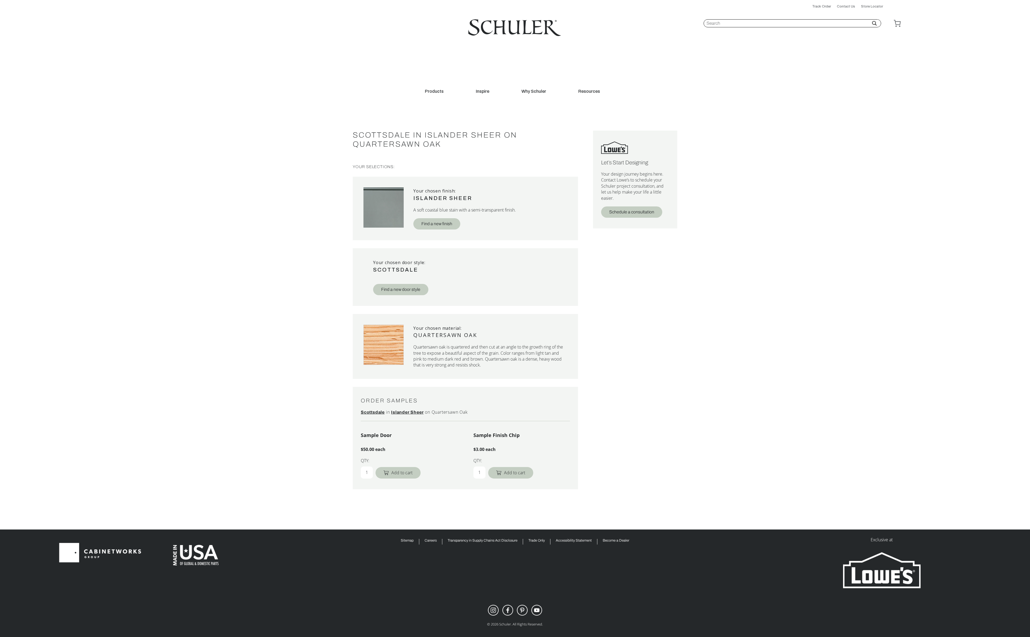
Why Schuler (533, 91)
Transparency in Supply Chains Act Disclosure (482, 540)
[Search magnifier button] (874, 23)
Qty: (365, 461)
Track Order (821, 6)
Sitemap (407, 540)
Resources (589, 91)
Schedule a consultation (631, 212)
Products (434, 91)
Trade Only (536, 540)
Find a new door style (400, 289)
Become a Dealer (616, 540)
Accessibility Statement (574, 540)
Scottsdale (395, 270)
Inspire (482, 91)
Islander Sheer (442, 198)
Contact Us (846, 6)
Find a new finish (436, 223)
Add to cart (402, 473)
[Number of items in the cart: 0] (897, 23)
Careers (431, 540)
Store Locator (872, 6)
